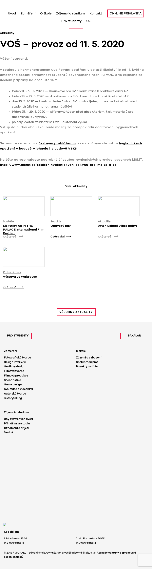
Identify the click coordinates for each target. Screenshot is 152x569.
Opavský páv (60, 225)
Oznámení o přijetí (16, 428)
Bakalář (134, 335)
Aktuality (104, 221)
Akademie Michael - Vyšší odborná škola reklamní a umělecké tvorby (40, 6)
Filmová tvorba (14, 371)
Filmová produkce (16, 375)
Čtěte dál (10, 236)
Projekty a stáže (87, 366)
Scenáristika (12, 380)
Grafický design (14, 366)
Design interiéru (15, 362)
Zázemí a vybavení (88, 357)
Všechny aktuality (76, 312)
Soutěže (8, 221)
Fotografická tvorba (17, 357)
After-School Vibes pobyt (117, 225)
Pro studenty (18, 335)
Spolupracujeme (87, 362)
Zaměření (10, 351)
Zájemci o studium (16, 412)
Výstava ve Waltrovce (20, 276)
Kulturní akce (12, 272)
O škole (81, 351)
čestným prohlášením (57, 143)
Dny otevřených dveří (18, 419)
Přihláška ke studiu (17, 423)
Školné (8, 432)
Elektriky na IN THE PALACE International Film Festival (23, 229)
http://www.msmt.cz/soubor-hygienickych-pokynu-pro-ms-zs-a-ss (58, 164)
